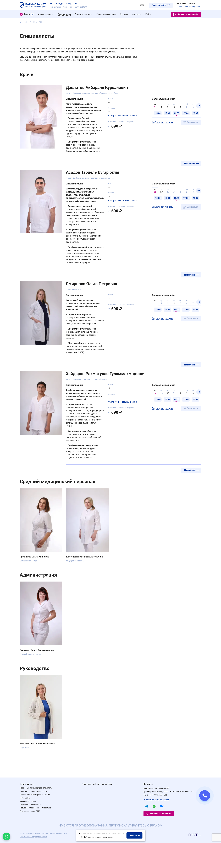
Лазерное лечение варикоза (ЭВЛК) (35, 794)
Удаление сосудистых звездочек (33, 791)
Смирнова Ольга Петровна (91, 283)
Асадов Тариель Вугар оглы (92, 172)
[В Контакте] (161, 806)
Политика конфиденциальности (97, 784)
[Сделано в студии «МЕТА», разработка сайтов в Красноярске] (195, 835)
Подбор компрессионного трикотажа (35, 808)
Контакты (148, 784)
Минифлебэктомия (28, 801)
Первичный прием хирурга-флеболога (36, 788)
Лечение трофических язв (30, 804)
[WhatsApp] (154, 806)
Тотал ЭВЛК (25, 798)
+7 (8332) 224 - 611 (186, 3)
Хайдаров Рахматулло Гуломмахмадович (106, 373)
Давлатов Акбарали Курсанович (97, 87)
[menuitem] (27, 14)
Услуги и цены (27, 784)
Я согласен (135, 835)
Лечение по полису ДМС (30, 811)
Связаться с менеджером (189, 6)
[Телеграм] (146, 806)
